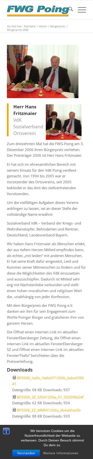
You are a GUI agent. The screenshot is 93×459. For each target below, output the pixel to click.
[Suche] (68, 9)
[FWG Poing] (38, 9)
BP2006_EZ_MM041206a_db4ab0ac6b (49, 410)
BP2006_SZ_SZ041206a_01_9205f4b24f (50, 397)
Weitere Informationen (60, 453)
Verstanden (26, 453)
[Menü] (79, 9)
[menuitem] (68, 9)
